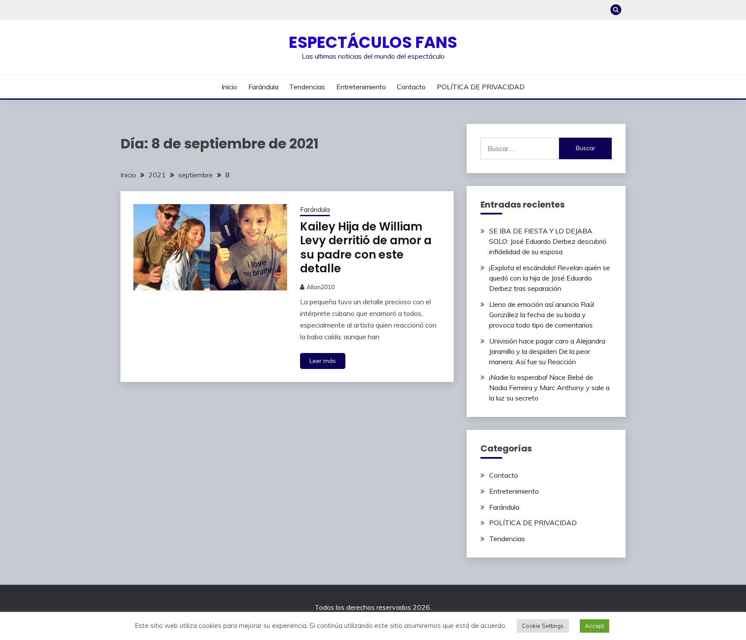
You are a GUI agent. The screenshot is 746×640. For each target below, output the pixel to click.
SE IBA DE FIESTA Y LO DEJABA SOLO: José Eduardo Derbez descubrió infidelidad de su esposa (548, 241)
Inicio (229, 86)
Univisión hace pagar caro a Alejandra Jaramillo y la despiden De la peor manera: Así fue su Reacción (547, 351)
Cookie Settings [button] (543, 625)
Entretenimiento (361, 86)
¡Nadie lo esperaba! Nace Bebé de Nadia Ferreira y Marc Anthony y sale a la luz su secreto (549, 387)
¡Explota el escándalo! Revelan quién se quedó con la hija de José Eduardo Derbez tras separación (549, 278)
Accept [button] (594, 625)
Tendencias (307, 86)
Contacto (411, 86)
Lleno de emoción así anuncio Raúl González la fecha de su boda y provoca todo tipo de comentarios (541, 314)
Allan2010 (321, 287)
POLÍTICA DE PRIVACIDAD (481, 86)
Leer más (323, 361)
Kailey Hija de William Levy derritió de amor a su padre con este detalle (366, 248)
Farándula (263, 86)
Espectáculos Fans (373, 42)
